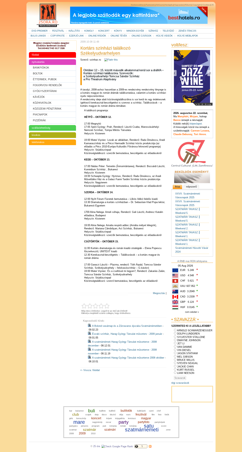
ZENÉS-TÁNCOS (187, 31)
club (75, 414)
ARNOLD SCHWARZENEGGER (194, 330)
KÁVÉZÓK (39, 97)
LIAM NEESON (185, 373)
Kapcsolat (179, 5)
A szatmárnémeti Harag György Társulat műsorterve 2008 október (128, 357)
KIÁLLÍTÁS (74, 31)
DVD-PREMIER (40, 31)
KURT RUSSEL (185, 369)
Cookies (206, 5)
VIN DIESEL (184, 350)
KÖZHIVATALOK (42, 102)
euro (128, 414)
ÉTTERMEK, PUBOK (45, 79)
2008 (71, 433)
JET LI (181, 343)
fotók (167, 414)
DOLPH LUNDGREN (188, 333)
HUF (182, 307)
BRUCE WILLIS (186, 360)
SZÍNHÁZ (153, 31)
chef (159, 411)
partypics (73, 426)
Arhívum (159, 5)
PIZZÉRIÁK (39, 120)
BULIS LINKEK (38, 35)
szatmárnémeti (142, 430)
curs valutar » (192, 312)
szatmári (110, 429)
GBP (182, 301)
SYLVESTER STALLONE (191, 337)
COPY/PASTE (57, 35)
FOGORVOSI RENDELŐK (47, 85)
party (124, 422)
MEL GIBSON (185, 356)
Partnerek (150, 5)
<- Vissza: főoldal (90, 370)
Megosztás (159, 293)
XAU (182, 286)
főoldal (35, 54)
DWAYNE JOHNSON (188, 340)
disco (104, 414)
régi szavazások (180, 382)
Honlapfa (169, 5)
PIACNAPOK (40, 114)
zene (168, 430)
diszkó (113, 414)
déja (121, 414)
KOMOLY (89, 31)
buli (91, 410)
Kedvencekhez (137, 5)
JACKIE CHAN (185, 366)
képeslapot (196, 123)
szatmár (89, 430)
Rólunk (188, 5)
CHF (182, 280)
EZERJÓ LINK (76, 35)
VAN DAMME (184, 346)
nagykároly (97, 422)
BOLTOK (38, 73)
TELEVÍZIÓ (168, 31)
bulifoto (102, 411)
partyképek (160, 422)
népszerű (191, 186)
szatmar (73, 430)
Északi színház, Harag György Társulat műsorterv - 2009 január (127, 333)
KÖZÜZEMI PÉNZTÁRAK (47, 108)
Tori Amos (200, 134)
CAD (182, 296)
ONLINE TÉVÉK (119, 35)
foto (159, 414)
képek (109, 418)
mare (79, 422)
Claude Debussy (182, 134)
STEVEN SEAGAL (187, 363)
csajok (88, 414)
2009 (82, 433)
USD (182, 275)
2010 (93, 433)
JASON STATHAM (187, 353)
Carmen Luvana (200, 130)
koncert (96, 418)
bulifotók (126, 410)
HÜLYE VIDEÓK (164, 35)
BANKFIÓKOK (41, 67)
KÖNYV (118, 31)
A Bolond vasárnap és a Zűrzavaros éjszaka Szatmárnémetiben (127, 325)
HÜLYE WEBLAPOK (187, 35)
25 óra (96, 446)
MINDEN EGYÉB (135, 31)
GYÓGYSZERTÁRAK (45, 91)
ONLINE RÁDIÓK (97, 35)
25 (212, 5)
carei (151, 411)
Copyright (197, 5)
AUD (182, 291)
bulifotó (112, 411)
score (163, 426)
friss (177, 186)
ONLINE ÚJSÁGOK (141, 35)
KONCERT (103, 31)
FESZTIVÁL (58, 31)
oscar (108, 422)
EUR (182, 270)
